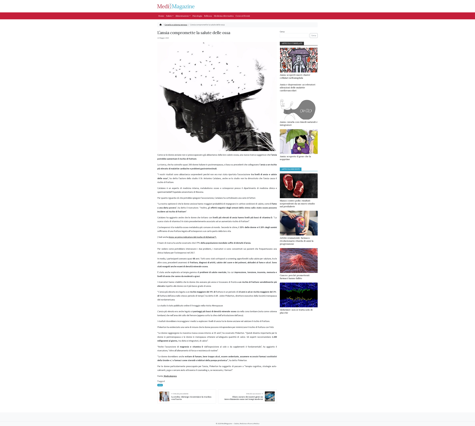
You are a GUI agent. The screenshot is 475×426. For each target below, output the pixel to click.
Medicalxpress (170, 376)
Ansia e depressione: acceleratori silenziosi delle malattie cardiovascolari (297, 87)
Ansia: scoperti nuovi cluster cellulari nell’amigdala (295, 76)
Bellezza (208, 16)
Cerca (282, 31)
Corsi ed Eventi (243, 16)
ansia (160, 385)
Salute (169, 16)
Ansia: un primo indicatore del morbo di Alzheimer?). (193, 237)
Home (161, 16)
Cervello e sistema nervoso (176, 24)
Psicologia (197, 16)
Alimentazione (182, 16)
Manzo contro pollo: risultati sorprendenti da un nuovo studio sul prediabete (297, 203)
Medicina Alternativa (224, 16)
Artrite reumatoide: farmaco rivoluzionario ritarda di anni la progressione (296, 240)
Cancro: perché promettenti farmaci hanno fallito (294, 277)
